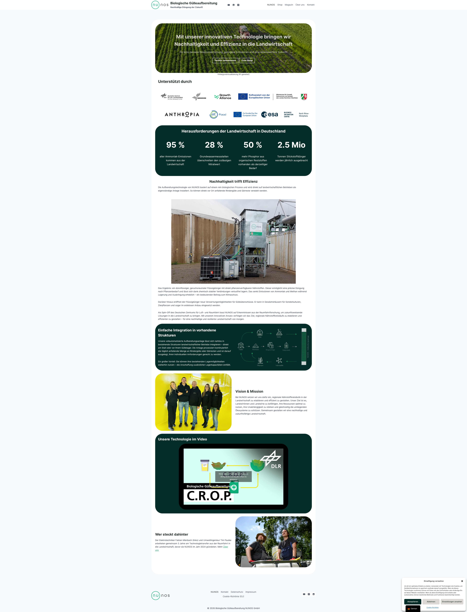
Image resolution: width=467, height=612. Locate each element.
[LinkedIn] (233, 5)
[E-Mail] (229, 5)
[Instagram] (238, 5)
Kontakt (310, 5)
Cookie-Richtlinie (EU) (233, 596)
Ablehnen (431, 601)
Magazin (289, 5)
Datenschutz (237, 592)
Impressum (251, 592)
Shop (279, 5)
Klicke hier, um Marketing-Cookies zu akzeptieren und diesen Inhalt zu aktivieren (233, 476)
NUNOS (271, 5)
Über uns (300, 5)
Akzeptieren (412, 601)
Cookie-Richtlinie (433, 607)
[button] (462, 581)
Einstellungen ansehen (452, 601)
